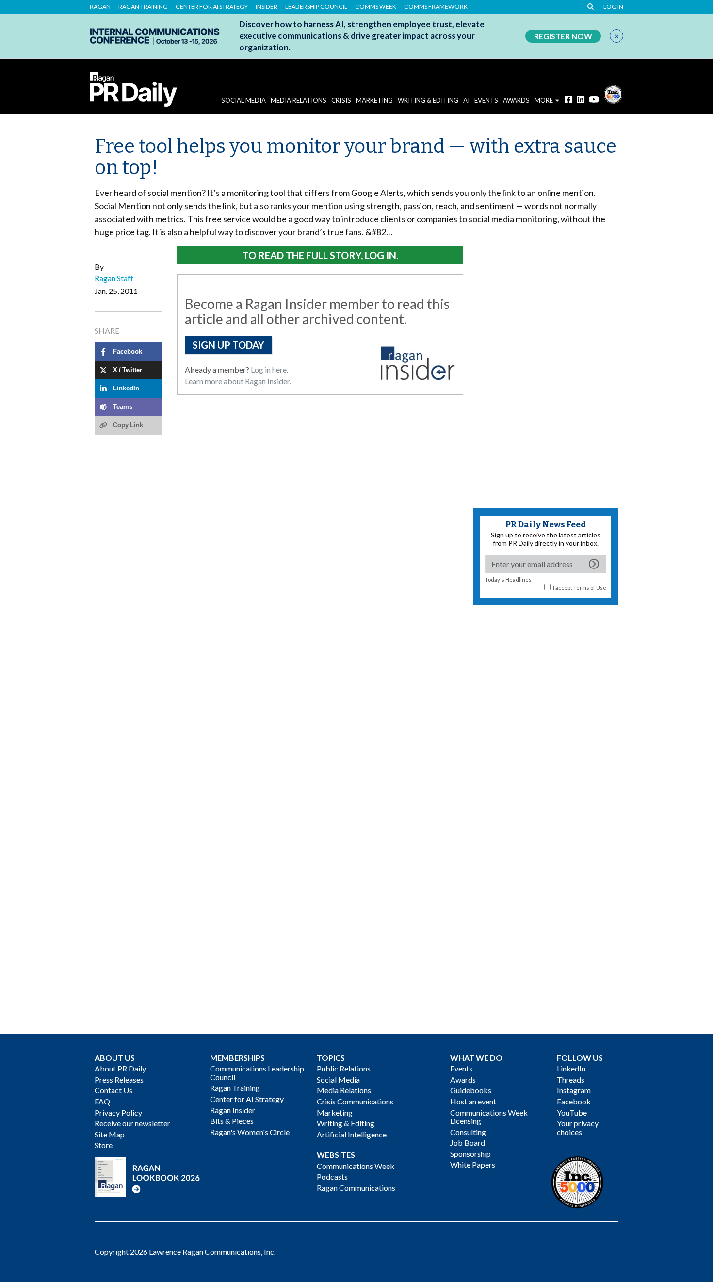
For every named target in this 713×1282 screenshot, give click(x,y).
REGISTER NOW (563, 36)
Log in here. (269, 369)
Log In (613, 7)
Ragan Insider (232, 1110)
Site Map (110, 1134)
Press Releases (119, 1079)
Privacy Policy (118, 1112)
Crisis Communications (355, 1101)
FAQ (102, 1101)
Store (104, 1145)
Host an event (473, 1101)
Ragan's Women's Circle (250, 1131)
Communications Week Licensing (489, 1117)
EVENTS (486, 100)
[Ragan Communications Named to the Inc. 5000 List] (613, 93)
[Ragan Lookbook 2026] (147, 1175)
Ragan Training (143, 7)
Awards (463, 1079)
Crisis (341, 100)
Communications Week (355, 1165)
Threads (570, 1079)
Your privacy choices (578, 1127)
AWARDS (516, 100)
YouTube (572, 1112)
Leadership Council (316, 7)
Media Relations (298, 100)
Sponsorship (470, 1153)
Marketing (374, 100)
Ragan (100, 7)
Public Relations (344, 1068)
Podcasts (332, 1176)
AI (466, 100)
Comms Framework (436, 7)
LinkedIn (571, 1068)
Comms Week (375, 7)
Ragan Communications (356, 1187)
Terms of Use (589, 587)
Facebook (574, 1101)
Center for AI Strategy (212, 7)
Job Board (467, 1142)
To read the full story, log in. (320, 255)
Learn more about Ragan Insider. (238, 381)
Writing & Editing (428, 100)
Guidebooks (470, 1090)
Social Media (243, 100)
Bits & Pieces (232, 1120)
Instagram (574, 1090)
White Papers (472, 1164)
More (544, 100)
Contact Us (113, 1090)
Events (461, 1068)
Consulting (468, 1131)
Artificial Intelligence (352, 1134)
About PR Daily (120, 1068)
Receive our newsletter (132, 1123)
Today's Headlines (508, 579)
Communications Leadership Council (257, 1073)
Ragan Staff (114, 278)
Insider (266, 7)
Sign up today (228, 345)
